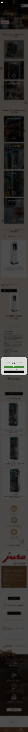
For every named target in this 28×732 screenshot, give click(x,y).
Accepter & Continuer (14, 366)
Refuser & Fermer (14, 369)
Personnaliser (14, 372)
